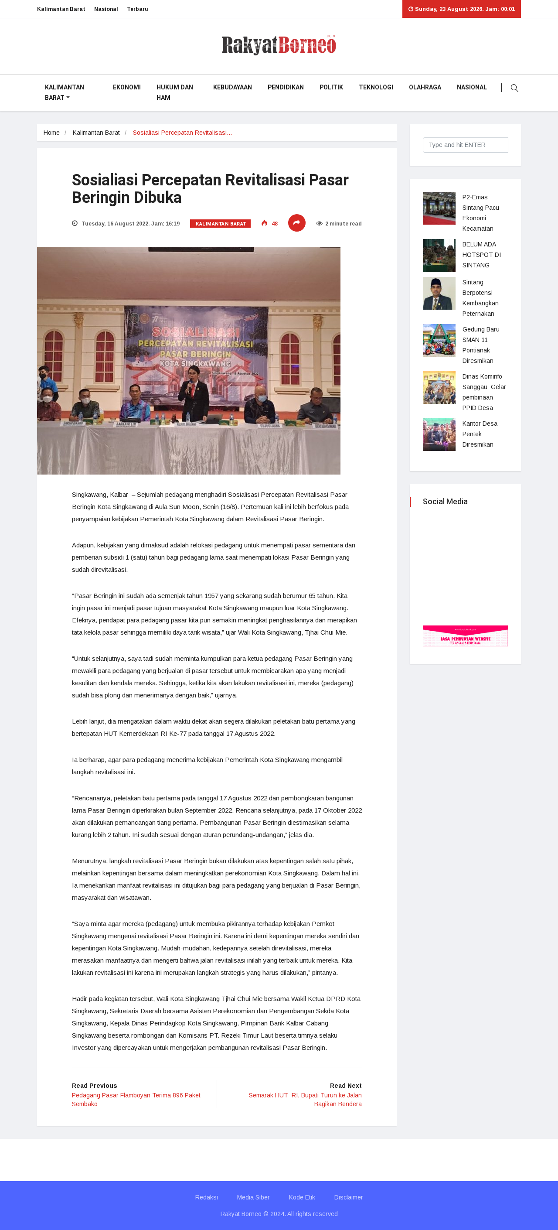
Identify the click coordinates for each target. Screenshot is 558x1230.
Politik (331, 87)
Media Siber (253, 1197)
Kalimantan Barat (61, 9)
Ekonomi (127, 87)
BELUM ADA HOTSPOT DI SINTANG (482, 255)
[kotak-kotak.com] (465, 635)
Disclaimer (348, 1197)
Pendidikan (286, 87)
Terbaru (137, 9)
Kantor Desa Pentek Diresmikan (480, 434)
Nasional (106, 9)
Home (52, 132)
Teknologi (376, 87)
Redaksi (206, 1197)
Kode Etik (302, 1197)
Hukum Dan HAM (175, 92)
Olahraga (425, 87)
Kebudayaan (232, 87)
